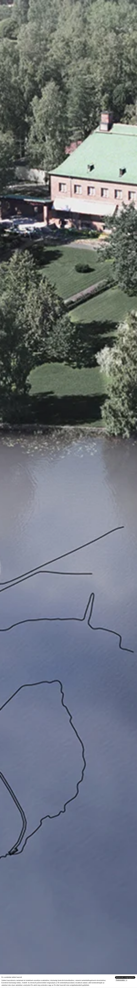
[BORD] (68, 2)
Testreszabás (120, 980)
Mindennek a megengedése (125, 977)
